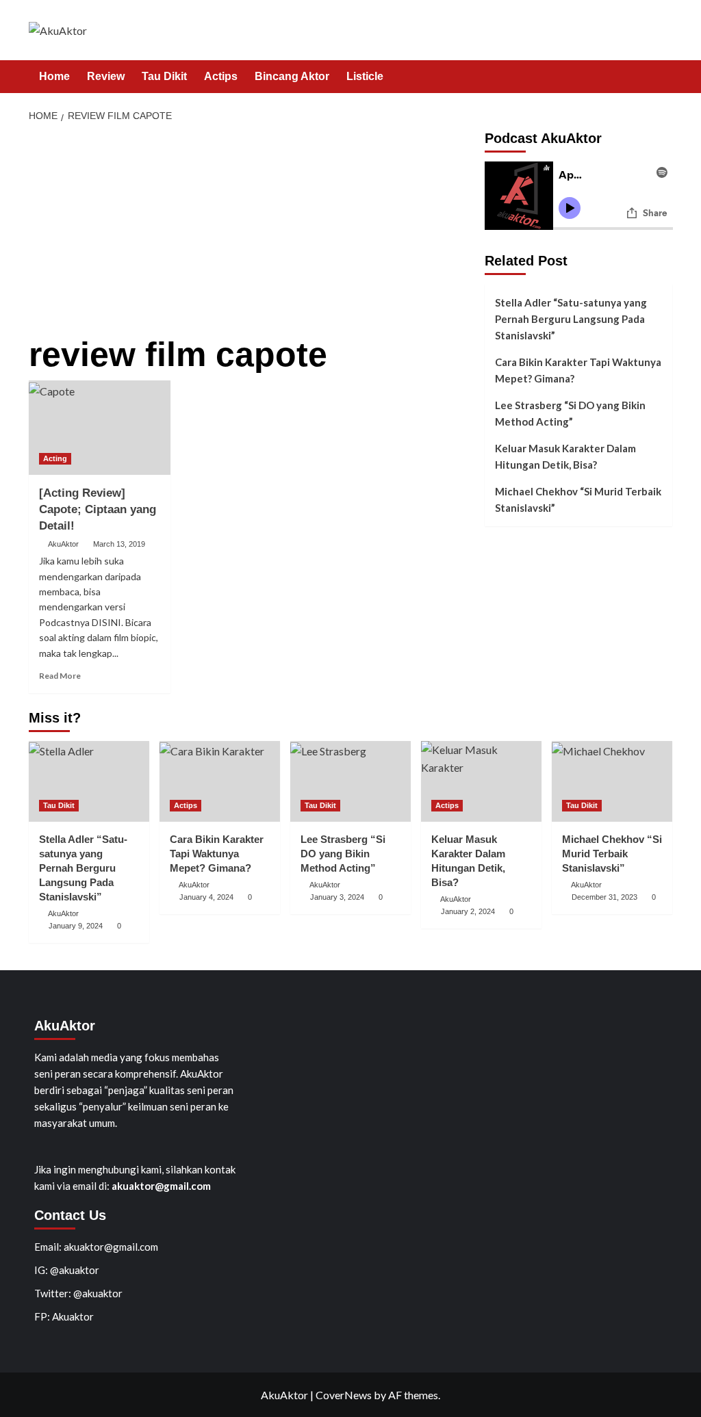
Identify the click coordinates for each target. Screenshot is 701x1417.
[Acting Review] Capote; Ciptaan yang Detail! (97, 509)
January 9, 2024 (76, 926)
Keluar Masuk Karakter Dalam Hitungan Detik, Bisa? (565, 456)
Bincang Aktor (292, 76)
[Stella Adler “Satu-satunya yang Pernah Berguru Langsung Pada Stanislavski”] (89, 781)
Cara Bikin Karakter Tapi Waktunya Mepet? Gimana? (578, 370)
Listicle (364, 76)
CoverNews (344, 1394)
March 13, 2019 (119, 544)
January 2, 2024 (468, 911)
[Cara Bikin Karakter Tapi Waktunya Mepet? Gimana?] (220, 781)
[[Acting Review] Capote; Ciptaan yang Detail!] (99, 427)
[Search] (663, 77)
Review (106, 76)
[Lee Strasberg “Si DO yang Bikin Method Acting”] (350, 781)
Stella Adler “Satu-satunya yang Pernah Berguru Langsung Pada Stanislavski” (571, 318)
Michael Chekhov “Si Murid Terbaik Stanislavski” (578, 499)
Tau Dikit (164, 76)
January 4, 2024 (206, 897)
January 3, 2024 (337, 897)
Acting (55, 458)
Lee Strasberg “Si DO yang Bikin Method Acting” (570, 413)
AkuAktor (63, 544)
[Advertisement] (251, 233)
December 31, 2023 (604, 897)
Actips (221, 76)
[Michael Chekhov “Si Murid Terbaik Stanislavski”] (612, 781)
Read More (60, 676)
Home (54, 76)
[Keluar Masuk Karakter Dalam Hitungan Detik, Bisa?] (481, 781)
